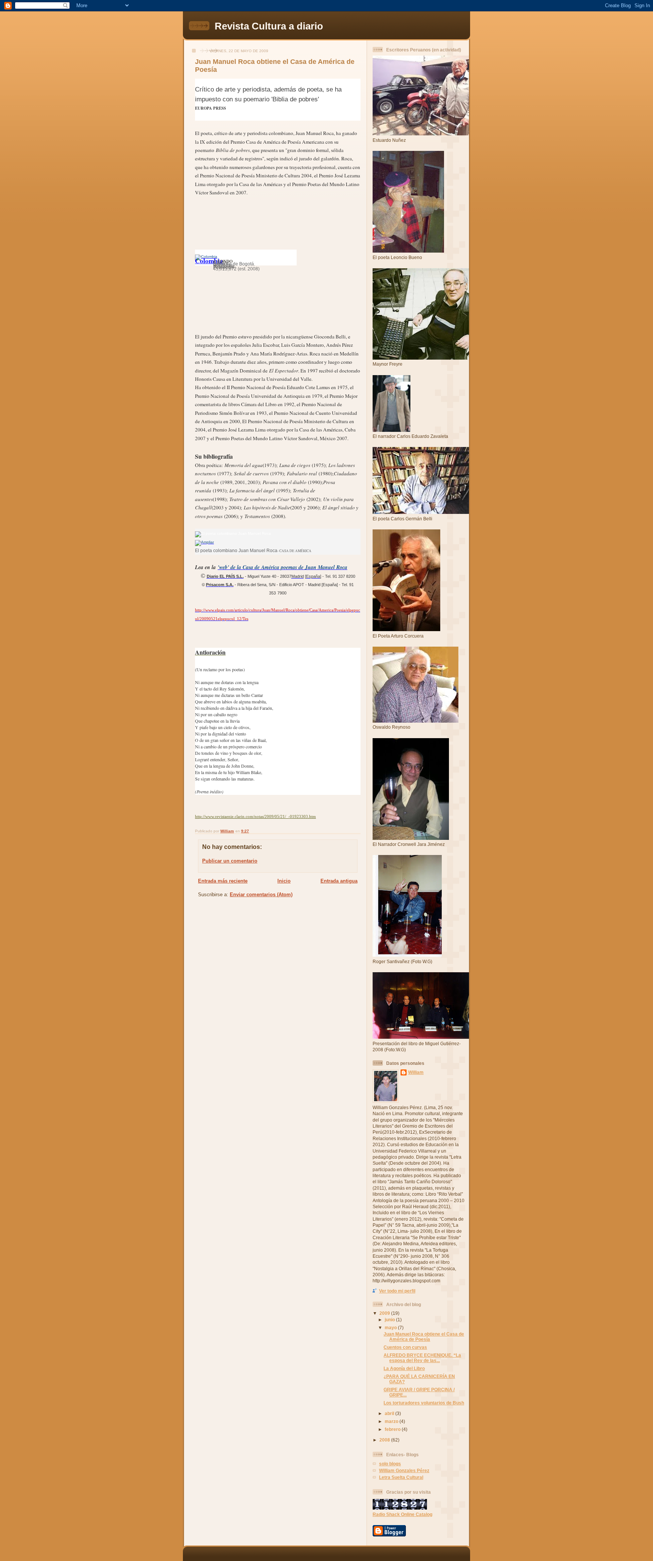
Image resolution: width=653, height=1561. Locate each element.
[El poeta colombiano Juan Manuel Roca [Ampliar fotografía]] (204, 542)
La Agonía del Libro (404, 1368)
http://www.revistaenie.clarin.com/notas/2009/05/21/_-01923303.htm (255, 817)
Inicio (284, 881)
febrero (393, 1429)
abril (390, 1413)
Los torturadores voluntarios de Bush (424, 1402)
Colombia (209, 260)
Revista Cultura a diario (269, 26)
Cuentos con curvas (405, 1347)
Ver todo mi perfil (397, 1290)
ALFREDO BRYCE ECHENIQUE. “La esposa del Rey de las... (422, 1358)
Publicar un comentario (229, 861)
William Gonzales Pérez (404, 1470)
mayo (391, 1327)
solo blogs (390, 1463)
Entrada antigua (338, 881)
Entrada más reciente (223, 881)
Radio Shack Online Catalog (402, 1514)
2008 (385, 1439)
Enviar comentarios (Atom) (261, 894)
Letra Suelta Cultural (401, 1477)
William (416, 1072)
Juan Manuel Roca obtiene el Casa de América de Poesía (424, 1336)
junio (390, 1319)
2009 (385, 1313)
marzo (392, 1421)
